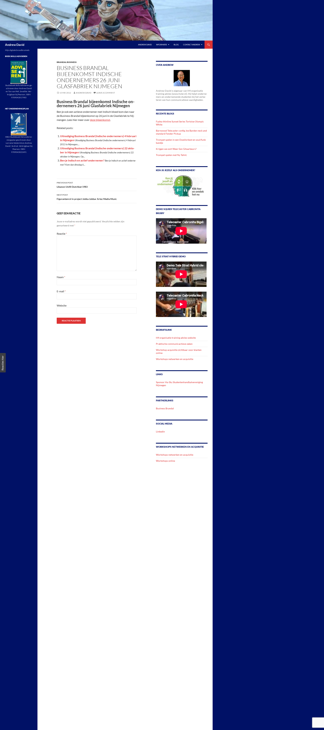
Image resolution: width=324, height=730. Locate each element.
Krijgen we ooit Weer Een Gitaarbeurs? (176, 148)
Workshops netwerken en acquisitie (174, 359)
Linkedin (160, 431)
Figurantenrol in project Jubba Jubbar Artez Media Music (87, 197)
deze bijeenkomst (100, 119)
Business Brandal (165, 408)
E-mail (61, 291)
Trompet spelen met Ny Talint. (171, 155)
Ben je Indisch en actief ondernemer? (82, 160)
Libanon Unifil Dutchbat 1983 (72, 184)
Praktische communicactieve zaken (174, 343)
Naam (61, 277)
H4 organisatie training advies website (176, 337)
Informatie (161, 44)
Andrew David (14, 44)
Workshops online (165, 460)
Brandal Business (67, 62)
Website (61, 305)
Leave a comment (105, 92)
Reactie (62, 233)
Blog (176, 44)
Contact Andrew (191, 44)
